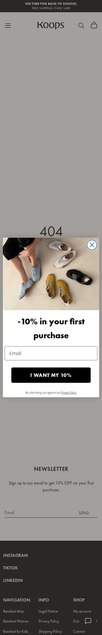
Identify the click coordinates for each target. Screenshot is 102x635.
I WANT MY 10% (51, 375)
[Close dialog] (92, 245)
